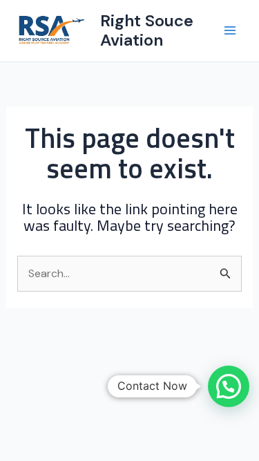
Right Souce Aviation (146, 30)
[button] (228, 386)
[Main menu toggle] (230, 30)
